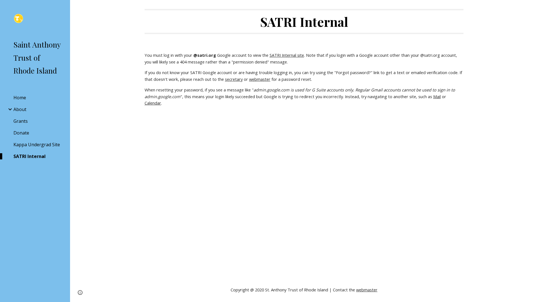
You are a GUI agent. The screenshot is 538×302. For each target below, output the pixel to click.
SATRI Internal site (287, 55)
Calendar (153, 103)
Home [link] (19, 98)
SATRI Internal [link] (29, 156)
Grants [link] (20, 121)
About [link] (19, 109)
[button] (531, 8)
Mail (437, 96)
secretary (234, 79)
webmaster (259, 79)
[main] (304, 21)
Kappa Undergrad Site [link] (36, 144)
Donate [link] (21, 133)
